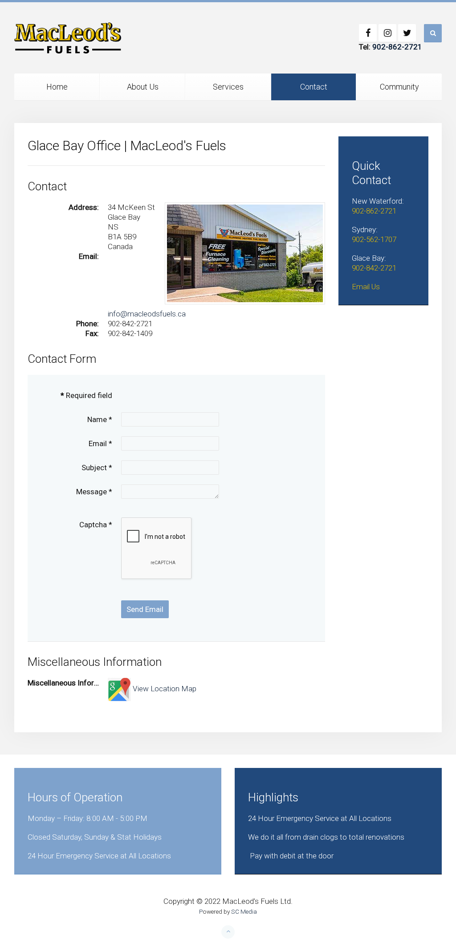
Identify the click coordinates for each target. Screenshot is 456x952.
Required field (86, 395)
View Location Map (163, 688)
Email (100, 443)
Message (94, 491)
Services (228, 86)
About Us (143, 86)
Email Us (366, 286)
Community (399, 86)
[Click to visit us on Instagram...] (387, 33)
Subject (96, 467)
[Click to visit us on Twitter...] (407, 33)
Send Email (144, 609)
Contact (313, 86)
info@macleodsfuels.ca (147, 313)
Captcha (95, 524)
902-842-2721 (374, 267)
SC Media (244, 911)
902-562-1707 (374, 239)
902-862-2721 (397, 46)
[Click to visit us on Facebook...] (368, 33)
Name (99, 419)
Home (57, 86)
